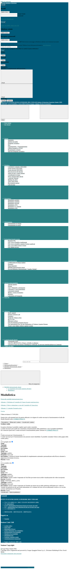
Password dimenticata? (7, 19)
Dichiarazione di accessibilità (12, 532)
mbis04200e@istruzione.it (22, 505)
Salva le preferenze (15, 492)
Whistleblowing (8, 535)
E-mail (19, 41)
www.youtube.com (6, 463)
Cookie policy (8, 526)
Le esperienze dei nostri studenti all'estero (19, 388)
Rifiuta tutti (15, 422)
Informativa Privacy (10, 529)
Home (6, 363)
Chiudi (3, 55)
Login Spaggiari (47, 45)
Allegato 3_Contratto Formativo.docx (11, 408)
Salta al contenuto (6, 1)
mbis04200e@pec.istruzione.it (23, 507)
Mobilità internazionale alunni (12, 366)
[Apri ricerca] (54, 112)
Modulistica (11, 390)
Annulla (3, 100)
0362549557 (10, 504)
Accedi (3, 5)
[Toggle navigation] (15, 112)
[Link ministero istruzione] (9, 3)
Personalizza (4, 422)
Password (20, 16)
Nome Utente (21, 14)
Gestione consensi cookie (11, 537)
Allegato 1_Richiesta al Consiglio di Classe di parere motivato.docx (20, 402)
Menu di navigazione (33, 384)
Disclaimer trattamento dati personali (11, 553)
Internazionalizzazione (10, 365)
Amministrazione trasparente (12, 539)
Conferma (9, 100)
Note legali (7, 527)
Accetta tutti (28, 422)
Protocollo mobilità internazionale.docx (12, 399)
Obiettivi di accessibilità (11, 534)
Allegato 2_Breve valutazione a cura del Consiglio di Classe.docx (19, 405)
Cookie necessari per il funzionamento (12, 435)
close (2, 120)
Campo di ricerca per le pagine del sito (11, 361)
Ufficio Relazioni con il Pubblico (13, 530)
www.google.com (6, 442)
